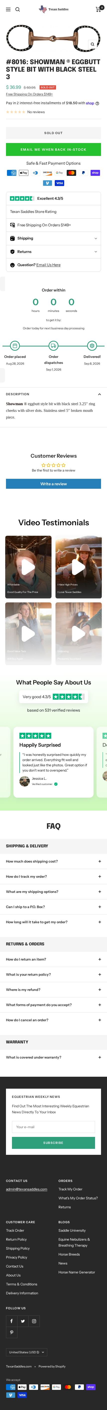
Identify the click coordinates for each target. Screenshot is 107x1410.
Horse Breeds (69, 1254)
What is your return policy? (28, 974)
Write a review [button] (53, 483)
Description (17, 394)
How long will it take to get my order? (36, 922)
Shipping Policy (18, 1248)
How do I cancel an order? (27, 1020)
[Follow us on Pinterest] (11, 1332)
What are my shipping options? (32, 891)
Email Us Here (48, 264)
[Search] (17, 9)
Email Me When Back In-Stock (54, 149)
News (62, 1263)
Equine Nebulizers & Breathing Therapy (74, 1242)
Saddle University (72, 1230)
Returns (64, 1207)
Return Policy (16, 1239)
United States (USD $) (24, 1352)
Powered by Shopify (52, 1366)
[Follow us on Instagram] (34, 1321)
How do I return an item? (26, 959)
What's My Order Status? (78, 1198)
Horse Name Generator (76, 1272)
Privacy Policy (16, 1257)
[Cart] (98, 9)
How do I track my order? (26, 876)
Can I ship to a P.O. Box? (25, 907)
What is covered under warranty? (33, 1057)
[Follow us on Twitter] (22, 1321)
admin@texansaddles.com (26, 1189)
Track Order (15, 1230)
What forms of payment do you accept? (39, 1005)
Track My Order (70, 1189)
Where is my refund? (23, 989)
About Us (13, 1275)
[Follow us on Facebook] (11, 1321)
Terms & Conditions (21, 1284)
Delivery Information (22, 1293)
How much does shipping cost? (32, 861)
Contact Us (14, 1266)
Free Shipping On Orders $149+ (29, 94)
